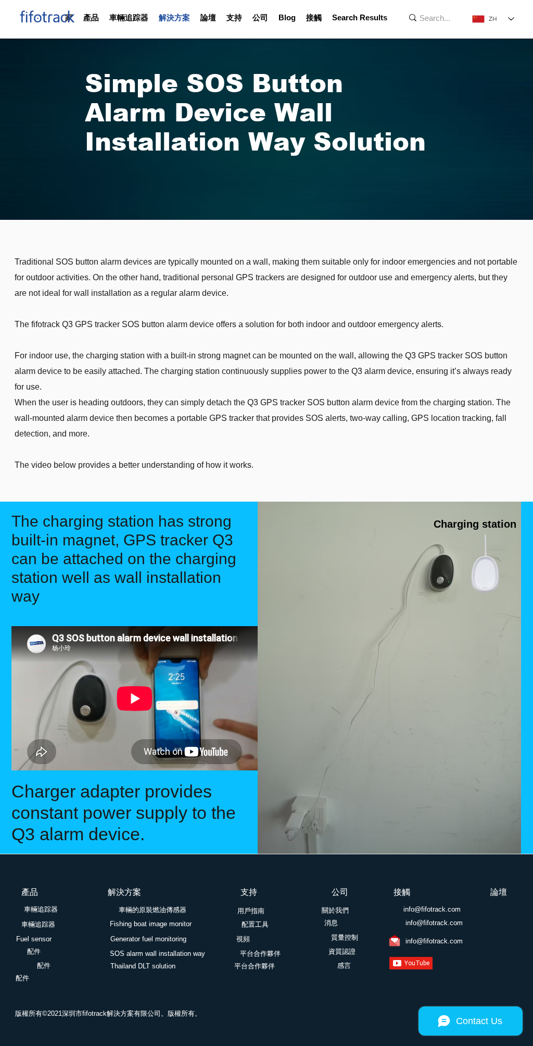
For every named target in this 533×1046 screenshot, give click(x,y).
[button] (91, 18)
